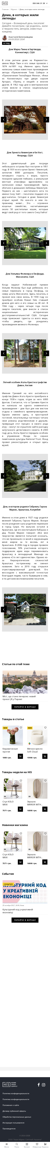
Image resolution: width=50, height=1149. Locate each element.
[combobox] (39, 3)
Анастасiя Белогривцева (20, 37)
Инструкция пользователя (13, 1123)
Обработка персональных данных (17, 1117)
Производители (9, 1129)
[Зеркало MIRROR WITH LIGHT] (37, 789)
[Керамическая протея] (13, 736)
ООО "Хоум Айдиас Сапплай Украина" (25, 1139)
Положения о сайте (11, 1105)
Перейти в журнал (25, 707)
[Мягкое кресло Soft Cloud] (37, 736)
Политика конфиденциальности (16, 1093)
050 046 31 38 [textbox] (39, 3)
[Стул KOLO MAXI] (13, 789)
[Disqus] (25, 958)
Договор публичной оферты (14, 1111)
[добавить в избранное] (21, 728)
